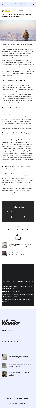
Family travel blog (23, 71)
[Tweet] (13, 229)
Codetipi (24, 403)
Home (9, 398)
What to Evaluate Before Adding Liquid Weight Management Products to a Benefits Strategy (20, 374)
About (26, 398)
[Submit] (27, 229)
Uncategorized (7, 10)
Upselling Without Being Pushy (11, 291)
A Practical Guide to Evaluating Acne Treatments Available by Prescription (19, 357)
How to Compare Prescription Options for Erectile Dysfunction (20, 365)
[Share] (8, 229)
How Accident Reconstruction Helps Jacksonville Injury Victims (18, 253)
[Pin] (17, 229)
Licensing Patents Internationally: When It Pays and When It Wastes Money (20, 245)
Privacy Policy (17, 398)
